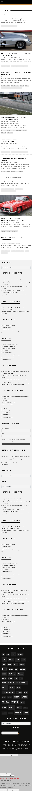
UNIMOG (19, 692)
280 (9, 665)
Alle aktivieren (4, 790)
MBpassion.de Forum (6, 352)
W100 (25, 692)
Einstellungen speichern (13, 790)
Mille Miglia (18, 130)
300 (16, 669)
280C (15, 664)
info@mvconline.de (6, 414)
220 (4, 659)
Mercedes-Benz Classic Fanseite (9, 354)
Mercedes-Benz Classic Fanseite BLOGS (11, 356)
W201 (26, 713)
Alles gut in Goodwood (11, 178)
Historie (13, 66)
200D (20, 654)
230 (17, 660)
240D (24, 660)
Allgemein (3, 25)
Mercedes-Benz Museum (14, 682)
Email (2, 433)
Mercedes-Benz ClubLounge (8, 325)
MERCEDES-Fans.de (6, 359)
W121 (4, 707)
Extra (18, 85)
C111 (16, 678)
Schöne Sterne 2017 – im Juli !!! (14, 15)
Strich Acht (8, 692)
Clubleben (13, 85)
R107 (12, 687)
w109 (10, 697)
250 (3, 664)
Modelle (26, 85)
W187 (10, 713)
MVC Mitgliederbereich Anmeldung (10, 331)
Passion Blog (10, 365)
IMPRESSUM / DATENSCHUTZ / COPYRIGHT (16, 741)
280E (4, 669)
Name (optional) (5, 428)
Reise (16, 188)
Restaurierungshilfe (5, 87)
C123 (21, 678)
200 (13, 654)
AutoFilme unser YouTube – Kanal (9, 344)
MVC (4, 687)
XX (2, 333)
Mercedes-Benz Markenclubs (8, 357)
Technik (12, 87)
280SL (11, 669)
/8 (3, 654)
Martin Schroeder (6, 242)
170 (8, 654)
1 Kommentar (10, 132)
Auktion (8, 130)
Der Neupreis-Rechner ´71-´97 (9, 346)
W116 (22, 702)
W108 (3, 697)
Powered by (9, 778)
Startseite (3, 7)
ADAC (20, 674)
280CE (21, 664)
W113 (24, 697)
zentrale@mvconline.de (7, 404)
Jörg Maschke (5, 17)
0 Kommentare (13, 25)
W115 (14, 702)
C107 (10, 678)
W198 (18, 712)
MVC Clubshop (5, 329)
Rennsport (18, 66)
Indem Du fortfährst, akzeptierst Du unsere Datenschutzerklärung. (13, 440)
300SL (12, 673)
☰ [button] (2, 2)
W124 (19, 708)
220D (11, 660)
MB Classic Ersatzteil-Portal (8, 348)
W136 (4, 713)
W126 (25, 707)
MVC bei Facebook (5, 327)
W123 (12, 707)
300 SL (22, 669)
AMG (4, 678)
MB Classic (4, 57)
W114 (5, 702)
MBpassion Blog (5, 350)
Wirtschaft (3, 132)
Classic (8, 66)
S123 (18, 688)
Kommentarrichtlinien (7, 417)
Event (8, 25)
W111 (16, 697)
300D (4, 674)
